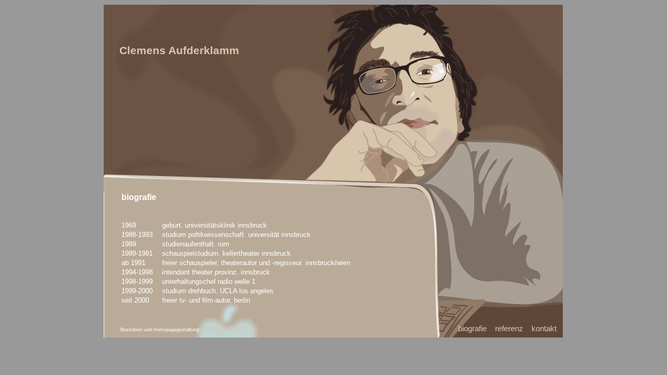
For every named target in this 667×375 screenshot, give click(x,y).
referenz (509, 328)
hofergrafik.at (224, 328)
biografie (472, 328)
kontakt (544, 328)
